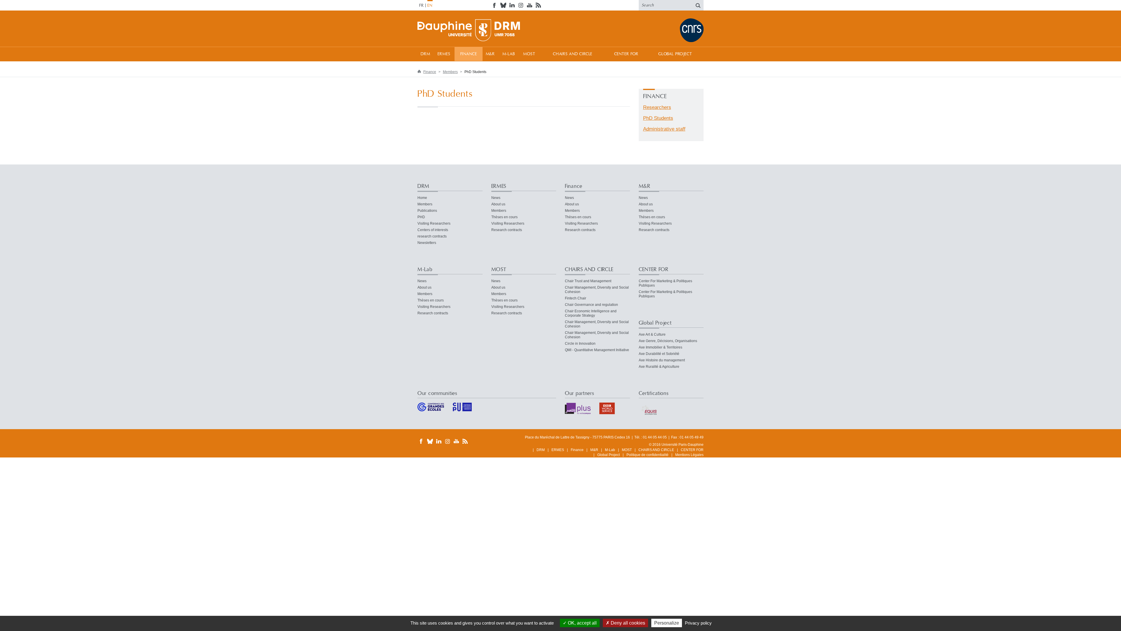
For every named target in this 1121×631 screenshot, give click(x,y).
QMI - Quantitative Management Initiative (597, 350)
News (495, 198)
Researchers (657, 107)
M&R (490, 54)
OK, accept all (582, 622)
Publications (427, 211)
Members (450, 72)
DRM (425, 54)
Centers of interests (432, 230)
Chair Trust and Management (588, 281)
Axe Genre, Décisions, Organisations (668, 341)
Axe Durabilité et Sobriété (659, 354)
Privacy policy (698, 622)
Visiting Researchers (433, 223)
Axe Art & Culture (652, 334)
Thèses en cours (504, 217)
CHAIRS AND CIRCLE (572, 54)
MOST (529, 54)
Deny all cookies (627, 622)
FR (421, 5)
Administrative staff (664, 129)
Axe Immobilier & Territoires (660, 347)
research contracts (432, 236)
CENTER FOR (626, 54)
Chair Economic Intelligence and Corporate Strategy (591, 313)
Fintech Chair (575, 298)
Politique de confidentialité (647, 455)
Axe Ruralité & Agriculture (659, 367)
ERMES (444, 54)
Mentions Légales (689, 455)
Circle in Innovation (580, 343)
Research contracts (506, 230)
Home (422, 198)
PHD (421, 217)
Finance (468, 54)
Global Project (675, 54)
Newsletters (426, 243)
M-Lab (508, 54)
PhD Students (658, 118)
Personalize (666, 622)
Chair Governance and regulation (591, 305)
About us (498, 204)
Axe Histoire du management (662, 360)
